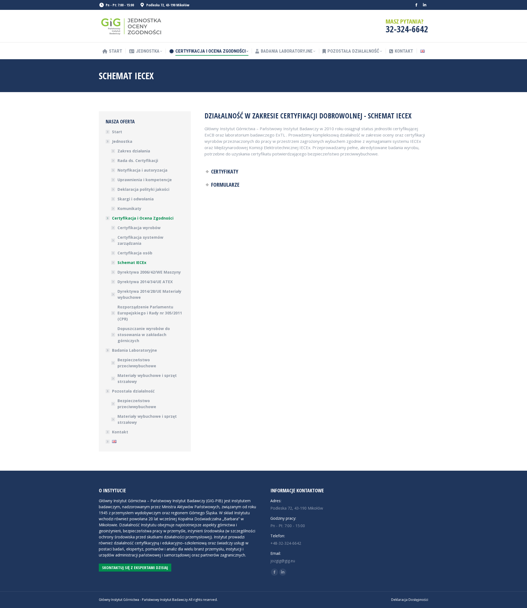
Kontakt (120, 431)
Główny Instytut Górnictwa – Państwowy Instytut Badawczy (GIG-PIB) (161, 500)
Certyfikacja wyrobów (139, 227)
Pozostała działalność (133, 391)
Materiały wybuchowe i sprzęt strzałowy (147, 378)
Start (117, 131)
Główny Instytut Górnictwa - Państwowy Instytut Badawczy (143, 599)
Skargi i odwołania (135, 198)
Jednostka (122, 141)
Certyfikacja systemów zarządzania (140, 240)
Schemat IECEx (131, 262)
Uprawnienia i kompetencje (144, 179)
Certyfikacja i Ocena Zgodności (142, 218)
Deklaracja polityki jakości (143, 189)
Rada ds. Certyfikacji (137, 160)
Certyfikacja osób (134, 252)
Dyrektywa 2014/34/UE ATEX (145, 281)
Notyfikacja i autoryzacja (142, 170)
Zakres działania (133, 151)
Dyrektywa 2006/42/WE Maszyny (149, 272)
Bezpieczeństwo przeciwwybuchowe (136, 362)
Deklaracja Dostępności (409, 599)
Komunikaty (129, 208)
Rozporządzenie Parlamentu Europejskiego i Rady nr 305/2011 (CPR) (149, 313)
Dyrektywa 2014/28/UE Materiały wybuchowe (149, 294)
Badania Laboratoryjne (134, 350)
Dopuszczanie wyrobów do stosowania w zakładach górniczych (143, 334)
